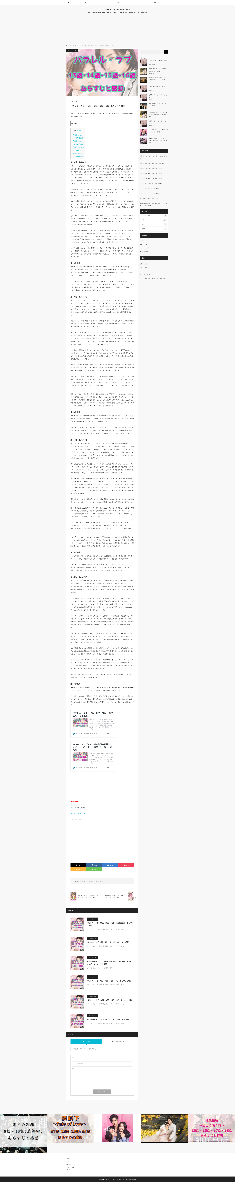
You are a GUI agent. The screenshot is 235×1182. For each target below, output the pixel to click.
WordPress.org (144, 251)
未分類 (154, 228)
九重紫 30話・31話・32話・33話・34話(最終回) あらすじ (153, 157)
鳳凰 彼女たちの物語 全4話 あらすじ (150, 198)
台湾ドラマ (120, 2)
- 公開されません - (78, 1063)
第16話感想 (78, 156)
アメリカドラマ (154, 215)
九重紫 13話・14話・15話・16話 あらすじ (151, 178)
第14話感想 (78, 144)
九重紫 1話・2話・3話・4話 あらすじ (150, 193)
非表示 (79, 130)
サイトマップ (152, 2)
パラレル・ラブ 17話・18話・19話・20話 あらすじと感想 (109, 1000)
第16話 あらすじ (78, 153)
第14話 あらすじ (78, 141)
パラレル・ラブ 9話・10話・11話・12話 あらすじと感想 (109, 981)
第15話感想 (78, 150)
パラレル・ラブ (72, 50)
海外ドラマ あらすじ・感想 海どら (117, 9)
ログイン (142, 241)
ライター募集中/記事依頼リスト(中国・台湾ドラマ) (153, 278)
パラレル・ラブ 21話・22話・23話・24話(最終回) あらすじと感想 (110, 924)
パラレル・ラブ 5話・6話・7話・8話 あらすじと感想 (108, 942)
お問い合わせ (143, 264)
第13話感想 (78, 138)
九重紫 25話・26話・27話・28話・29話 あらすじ (153, 163)
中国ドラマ (87, 2)
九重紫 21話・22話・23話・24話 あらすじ (151, 168)
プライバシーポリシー (145, 274)
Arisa (79, 881)
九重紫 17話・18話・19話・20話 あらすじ (151, 173)
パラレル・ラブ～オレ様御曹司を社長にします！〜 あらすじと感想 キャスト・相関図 (110, 963)
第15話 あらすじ (78, 147)
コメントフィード (144, 248)
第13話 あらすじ (78, 135)
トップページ (143, 271)
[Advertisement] (117, 31)
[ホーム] (68, 2)
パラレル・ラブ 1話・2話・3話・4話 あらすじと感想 (108, 1019)
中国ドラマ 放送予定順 (78, 813)
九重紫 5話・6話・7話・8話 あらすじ (150, 188)
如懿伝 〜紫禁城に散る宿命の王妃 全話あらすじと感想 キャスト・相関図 (153, 204)
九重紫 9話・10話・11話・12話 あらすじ (151, 183)
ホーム (67, 1162)
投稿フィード (143, 244)
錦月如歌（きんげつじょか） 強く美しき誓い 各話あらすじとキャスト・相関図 (158, 140)
